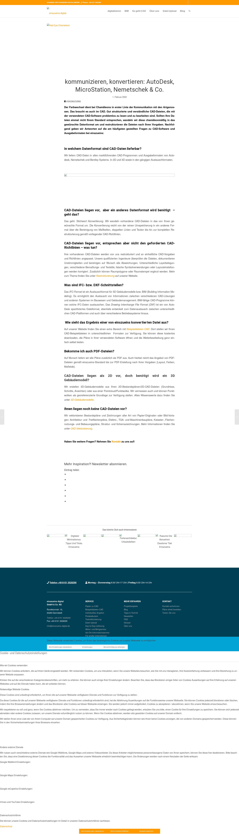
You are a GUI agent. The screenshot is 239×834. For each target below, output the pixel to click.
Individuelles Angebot (94, 612)
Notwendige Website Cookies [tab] (14, 689)
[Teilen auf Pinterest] (69, 490)
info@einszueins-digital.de (58, 626)
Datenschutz (6, 826)
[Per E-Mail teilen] (69, 501)
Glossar (127, 622)
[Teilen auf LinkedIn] (69, 496)
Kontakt (116, 441)
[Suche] (189, 11)
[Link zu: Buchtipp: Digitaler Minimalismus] (74, 543)
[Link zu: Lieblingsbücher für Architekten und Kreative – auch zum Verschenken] (92, 543)
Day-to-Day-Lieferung (94, 626)
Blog (126, 609)
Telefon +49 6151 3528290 (92, 2)
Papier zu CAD (91, 606)
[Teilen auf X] (69, 479)
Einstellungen (87, 647)
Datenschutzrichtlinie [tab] (10, 815)
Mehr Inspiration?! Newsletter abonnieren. (95, 464)
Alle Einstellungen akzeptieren (60, 647)
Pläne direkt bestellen (171, 609)
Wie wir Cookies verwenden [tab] (14, 665)
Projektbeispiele (131, 606)
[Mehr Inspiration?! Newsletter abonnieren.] (65, 454)
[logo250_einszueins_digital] (56, 11)
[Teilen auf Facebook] (69, 474)
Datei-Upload (91, 622)
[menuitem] (114, 11)
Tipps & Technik (131, 612)
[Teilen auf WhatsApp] (69, 485)
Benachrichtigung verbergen (114, 647)
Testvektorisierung (93, 619)
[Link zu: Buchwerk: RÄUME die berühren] (165, 543)
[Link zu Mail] (190, 2)
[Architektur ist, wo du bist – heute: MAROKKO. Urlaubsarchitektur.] (237, 417)
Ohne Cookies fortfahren (119, 831)
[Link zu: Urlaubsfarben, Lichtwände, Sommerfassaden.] (128, 543)
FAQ (126, 619)
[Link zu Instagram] (186, 2)
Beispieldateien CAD (94, 609)
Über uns (128, 626)
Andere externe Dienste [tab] (11, 747)
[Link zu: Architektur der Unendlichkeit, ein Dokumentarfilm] (183, 543)
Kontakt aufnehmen (171, 606)
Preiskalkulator (91, 616)
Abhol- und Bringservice (95, 629)
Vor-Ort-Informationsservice (97, 632)
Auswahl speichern (146, 831)
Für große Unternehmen (96, 635)
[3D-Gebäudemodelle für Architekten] (2, 417)
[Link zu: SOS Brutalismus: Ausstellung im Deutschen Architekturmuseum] (110, 543)
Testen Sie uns (168, 612)
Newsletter (128, 616)
